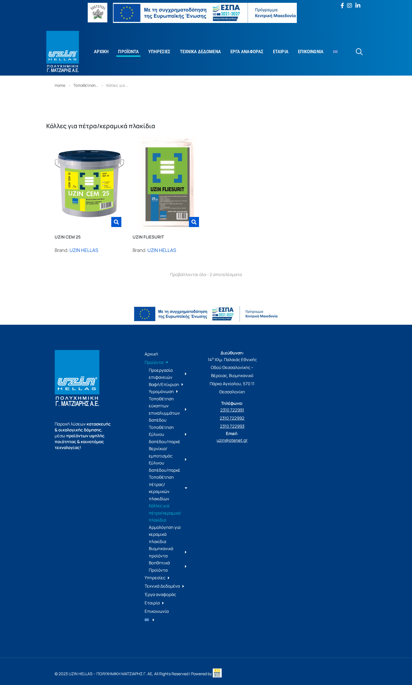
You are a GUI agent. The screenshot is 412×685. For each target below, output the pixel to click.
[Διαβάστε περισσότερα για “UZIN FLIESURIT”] (194, 222)
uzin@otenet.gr (232, 440)
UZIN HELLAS (84, 250)
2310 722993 (232, 426)
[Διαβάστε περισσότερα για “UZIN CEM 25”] (116, 222)
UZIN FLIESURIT (148, 237)
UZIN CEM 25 (68, 237)
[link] (217, 673)
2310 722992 (232, 418)
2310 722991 (232, 410)
